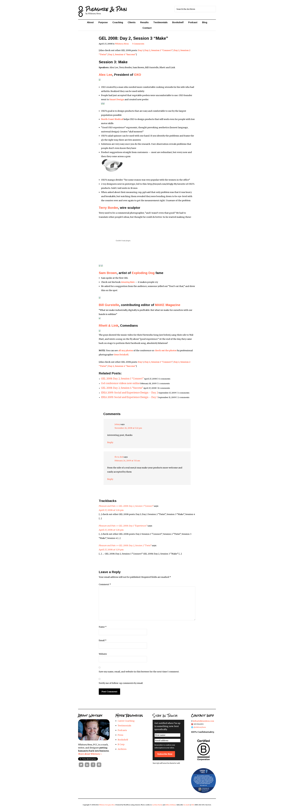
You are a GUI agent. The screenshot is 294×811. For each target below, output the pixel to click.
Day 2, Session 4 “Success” (122, 54)
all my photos (125, 350)
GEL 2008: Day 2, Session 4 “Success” (122, 387)
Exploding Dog (143, 273)
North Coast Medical (112, 119)
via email (186, 805)
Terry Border (108, 207)
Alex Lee (105, 74)
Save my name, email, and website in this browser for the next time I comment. (139, 671)
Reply (110, 442)
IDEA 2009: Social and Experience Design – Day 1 (129, 397)
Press (120, 735)
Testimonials (124, 725)
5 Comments (138, 44)
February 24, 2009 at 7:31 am (127, 460)
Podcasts (122, 730)
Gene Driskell (121, 354)
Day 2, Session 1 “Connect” (158, 50)
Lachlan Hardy (157, 805)
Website (103, 654)
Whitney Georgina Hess (107, 805)
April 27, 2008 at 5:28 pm (111, 530)
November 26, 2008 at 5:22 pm (128, 428)
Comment (105, 584)
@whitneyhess (200, 727)
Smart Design (116, 99)
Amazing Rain (128, 282)
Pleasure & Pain (106, 9)
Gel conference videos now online (120, 383)
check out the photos (165, 350)
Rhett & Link (108, 325)
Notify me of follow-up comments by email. (121, 683)
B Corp (121, 744)
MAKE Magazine (167, 305)
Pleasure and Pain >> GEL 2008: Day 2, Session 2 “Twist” (125, 545)
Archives (122, 749)
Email (102, 640)
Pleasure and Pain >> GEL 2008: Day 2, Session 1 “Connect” (126, 506)
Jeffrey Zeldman (170, 805)
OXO (137, 74)
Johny (117, 424)
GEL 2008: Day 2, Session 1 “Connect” (122, 378)
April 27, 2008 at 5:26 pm (111, 510)
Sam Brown (108, 273)
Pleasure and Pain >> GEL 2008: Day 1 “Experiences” (123, 525)
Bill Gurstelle (109, 305)
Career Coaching (126, 721)
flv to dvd (119, 457)
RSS (192, 805)
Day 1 (141, 50)
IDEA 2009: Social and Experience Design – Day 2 (129, 392)
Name (103, 627)
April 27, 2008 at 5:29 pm (111, 549)
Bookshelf (123, 739)
